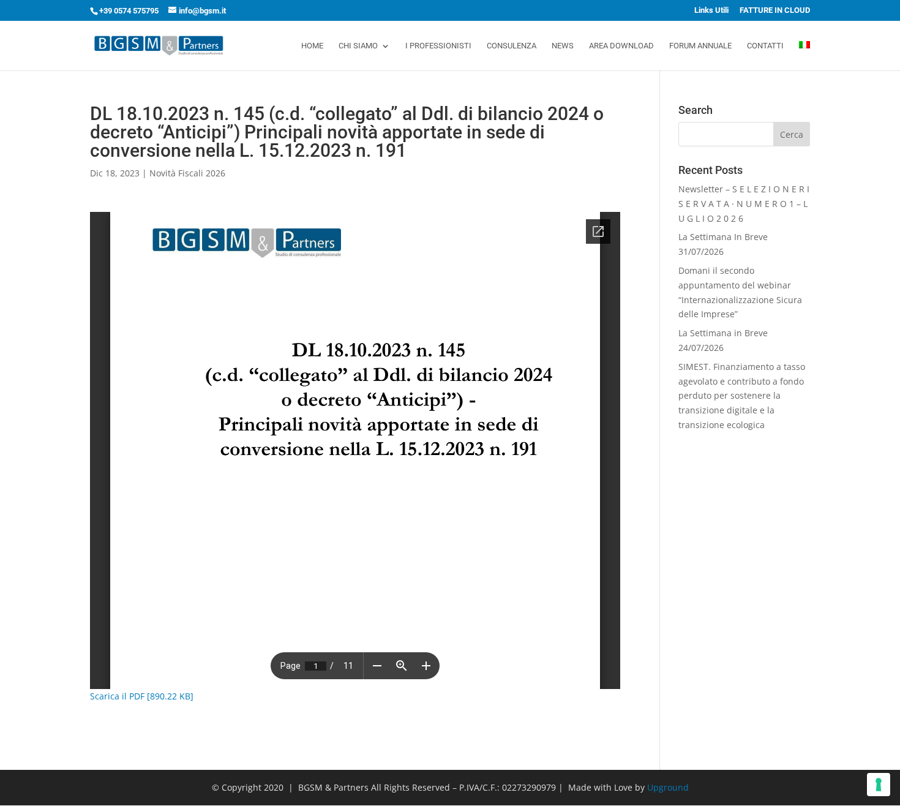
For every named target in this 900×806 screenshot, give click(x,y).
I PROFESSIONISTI (438, 46)
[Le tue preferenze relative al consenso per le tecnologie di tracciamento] (878, 784)
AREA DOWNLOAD (621, 46)
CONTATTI (765, 46)
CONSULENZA (511, 46)
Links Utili (711, 10)
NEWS (563, 46)
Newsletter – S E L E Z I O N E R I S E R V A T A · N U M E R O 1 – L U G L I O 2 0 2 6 (743, 203)
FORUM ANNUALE (700, 46)
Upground (668, 787)
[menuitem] (804, 55)
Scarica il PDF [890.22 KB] (141, 696)
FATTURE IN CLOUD (775, 10)
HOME (312, 46)
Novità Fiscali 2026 (187, 173)
